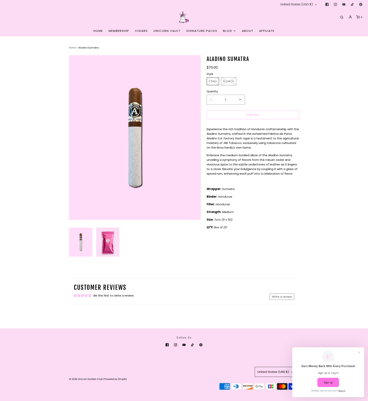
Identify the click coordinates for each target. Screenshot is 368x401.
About (247, 31)
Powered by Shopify (115, 379)
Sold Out (253, 115)
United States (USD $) (297, 4)
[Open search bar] (341, 17)
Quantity (212, 91)
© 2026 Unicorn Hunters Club (86, 379)
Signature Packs (201, 31)
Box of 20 (228, 81)
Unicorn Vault (167, 31)
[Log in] (350, 17)
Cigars (141, 31)
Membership (119, 31)
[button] (80, 242)
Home (98, 31)
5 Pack (213, 81)
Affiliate (266, 31)
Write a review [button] (282, 297)
